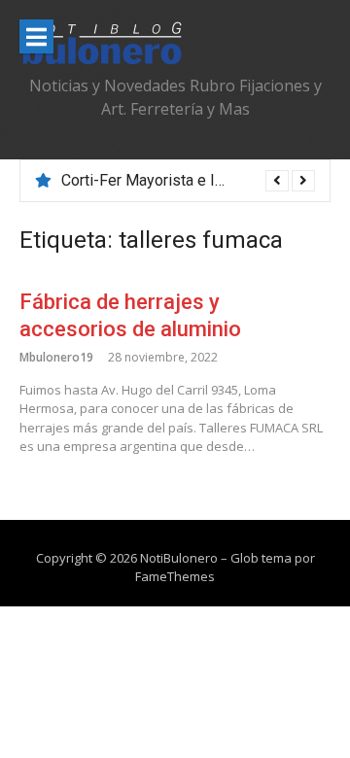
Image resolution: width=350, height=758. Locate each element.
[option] (188, 180)
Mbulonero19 (56, 357)
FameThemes (175, 576)
